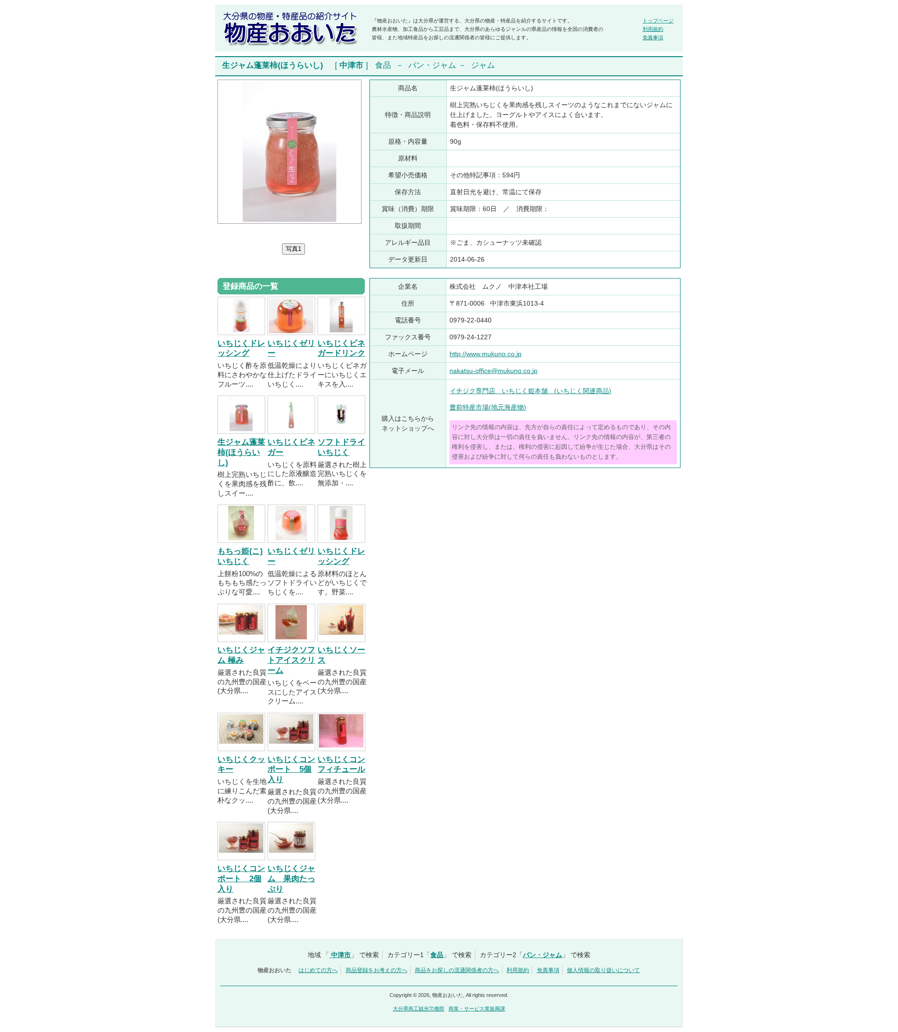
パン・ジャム (432, 65)
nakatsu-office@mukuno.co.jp (493, 370)
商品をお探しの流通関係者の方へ (457, 970)
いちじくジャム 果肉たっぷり (291, 878)
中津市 (351, 65)
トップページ (658, 20)
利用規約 (653, 29)
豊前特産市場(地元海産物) (487, 407)
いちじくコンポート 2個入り (241, 878)
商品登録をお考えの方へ (376, 970)
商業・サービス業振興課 (477, 1008)
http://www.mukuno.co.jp (485, 354)
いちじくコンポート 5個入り (291, 769)
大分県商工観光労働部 (418, 1008)
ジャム (483, 65)
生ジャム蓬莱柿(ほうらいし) (241, 452)
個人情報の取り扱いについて (603, 970)
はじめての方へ (318, 970)
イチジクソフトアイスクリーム (291, 660)
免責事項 (653, 37)
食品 (383, 65)
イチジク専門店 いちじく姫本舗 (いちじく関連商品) (530, 391)
